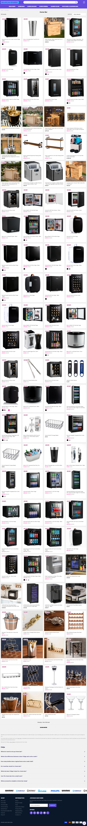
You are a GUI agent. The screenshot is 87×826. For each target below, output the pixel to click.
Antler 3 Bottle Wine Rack (50, 714)
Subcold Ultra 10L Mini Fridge (8, 325)
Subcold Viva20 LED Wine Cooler (52, 325)
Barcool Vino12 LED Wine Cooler (51, 380)
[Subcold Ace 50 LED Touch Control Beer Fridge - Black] (33, 537)
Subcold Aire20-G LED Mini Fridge (9, 521)
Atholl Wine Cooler (27, 659)
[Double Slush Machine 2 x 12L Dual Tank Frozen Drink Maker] (76, 144)
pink (9, 410)
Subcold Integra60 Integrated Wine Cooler (75, 436)
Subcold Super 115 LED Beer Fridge (32, 236)
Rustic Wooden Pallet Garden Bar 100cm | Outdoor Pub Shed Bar (54, 40)
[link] (5, 791)
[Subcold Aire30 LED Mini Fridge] (33, 253)
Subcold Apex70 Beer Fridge (51, 99)
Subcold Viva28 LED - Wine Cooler (9, 576)
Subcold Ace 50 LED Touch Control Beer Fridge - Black (31, 549)
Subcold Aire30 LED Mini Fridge (31, 265)
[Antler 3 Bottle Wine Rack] (54, 703)
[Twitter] (47, 812)
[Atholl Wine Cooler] (33, 648)
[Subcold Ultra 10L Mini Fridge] (11, 313)
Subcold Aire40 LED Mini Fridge (53, 265)
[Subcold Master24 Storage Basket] (11, 454)
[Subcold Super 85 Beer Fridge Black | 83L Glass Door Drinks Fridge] (11, 424)
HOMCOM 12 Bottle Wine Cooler (73, 576)
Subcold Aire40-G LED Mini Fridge (52, 491)
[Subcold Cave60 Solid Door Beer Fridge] (11, 253)
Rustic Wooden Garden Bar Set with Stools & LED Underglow (54, 129)
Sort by (70, 14)
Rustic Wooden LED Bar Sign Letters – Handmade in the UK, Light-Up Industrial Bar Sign (75, 129)
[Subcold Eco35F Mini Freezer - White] (54, 198)
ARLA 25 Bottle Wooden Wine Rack (74, 632)
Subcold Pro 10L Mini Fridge (72, 548)
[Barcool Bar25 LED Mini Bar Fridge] (76, 313)
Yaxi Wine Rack (26, 687)
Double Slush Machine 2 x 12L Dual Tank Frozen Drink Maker (75, 156)
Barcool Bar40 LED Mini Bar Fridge (52, 236)
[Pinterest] (37, 812)
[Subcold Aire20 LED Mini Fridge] (33, 58)
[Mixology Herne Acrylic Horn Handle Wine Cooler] (11, 703)
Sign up (52, 805)
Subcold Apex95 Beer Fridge (72, 69)
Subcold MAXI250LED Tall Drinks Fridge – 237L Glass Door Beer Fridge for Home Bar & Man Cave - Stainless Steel (76, 407)
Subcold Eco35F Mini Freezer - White (52, 210)
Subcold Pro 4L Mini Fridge (29, 295)
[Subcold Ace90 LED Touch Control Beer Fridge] (11, 537)
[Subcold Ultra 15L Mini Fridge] (76, 253)
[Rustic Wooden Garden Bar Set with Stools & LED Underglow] (54, 116)
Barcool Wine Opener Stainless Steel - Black (76, 465)
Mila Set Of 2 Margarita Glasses (73, 714)
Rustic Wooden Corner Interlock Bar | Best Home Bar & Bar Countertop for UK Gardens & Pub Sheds (11, 183)
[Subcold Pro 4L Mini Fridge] (33, 283)
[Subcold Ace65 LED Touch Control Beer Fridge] (54, 537)
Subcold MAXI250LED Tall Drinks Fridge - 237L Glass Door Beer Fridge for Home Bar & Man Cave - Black (76, 492)
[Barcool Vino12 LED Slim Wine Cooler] (33, 88)
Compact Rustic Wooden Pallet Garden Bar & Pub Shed (76, 183)
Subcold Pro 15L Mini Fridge (7, 69)
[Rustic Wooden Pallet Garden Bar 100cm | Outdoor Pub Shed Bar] (54, 28)
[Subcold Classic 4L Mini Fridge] (11, 395)
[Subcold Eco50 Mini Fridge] (54, 283)
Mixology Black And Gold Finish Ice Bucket (10, 128)
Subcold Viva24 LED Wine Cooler (73, 295)
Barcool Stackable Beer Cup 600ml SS (31, 39)
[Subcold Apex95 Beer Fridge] (76, 58)
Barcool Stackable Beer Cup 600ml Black (53, 465)
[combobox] (48, 2)
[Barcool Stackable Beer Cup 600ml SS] (33, 28)
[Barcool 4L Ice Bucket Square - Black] (11, 225)
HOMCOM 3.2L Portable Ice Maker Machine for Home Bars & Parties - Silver (32, 183)
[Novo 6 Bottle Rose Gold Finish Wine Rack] (54, 648)
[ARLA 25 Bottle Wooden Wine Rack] (76, 621)
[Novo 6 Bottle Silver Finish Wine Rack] (11, 675)
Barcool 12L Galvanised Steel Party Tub (31, 465)
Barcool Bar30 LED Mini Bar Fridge (30, 210)
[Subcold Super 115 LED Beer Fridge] (33, 225)
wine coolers (12, 742)
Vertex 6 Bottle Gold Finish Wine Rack (10, 659)
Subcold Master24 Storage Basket (9, 465)
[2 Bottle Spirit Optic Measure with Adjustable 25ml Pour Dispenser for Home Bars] (11, 144)
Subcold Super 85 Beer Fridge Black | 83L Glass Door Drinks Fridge (10, 436)
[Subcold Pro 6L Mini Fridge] (76, 225)
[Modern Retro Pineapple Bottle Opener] (33, 621)
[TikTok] (41, 812)
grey (69, 269)
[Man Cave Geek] (16, 791)
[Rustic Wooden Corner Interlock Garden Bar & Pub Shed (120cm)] (33, 116)
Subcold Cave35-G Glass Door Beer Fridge (10, 99)
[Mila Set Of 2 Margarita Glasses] (76, 703)
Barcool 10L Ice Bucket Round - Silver (74, 351)
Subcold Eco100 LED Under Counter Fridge (11, 40)
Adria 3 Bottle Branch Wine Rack (73, 687)
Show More (43, 727)
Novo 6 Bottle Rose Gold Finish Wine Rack (54, 659)
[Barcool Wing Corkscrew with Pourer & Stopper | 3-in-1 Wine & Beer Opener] (33, 424)
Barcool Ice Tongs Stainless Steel (30, 380)
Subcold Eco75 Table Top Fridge (53, 406)
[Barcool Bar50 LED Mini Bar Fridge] (33, 313)
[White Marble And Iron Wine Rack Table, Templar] (76, 648)
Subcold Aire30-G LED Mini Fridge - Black (53, 521)
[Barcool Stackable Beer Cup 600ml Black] (54, 454)
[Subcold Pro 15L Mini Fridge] (11, 58)
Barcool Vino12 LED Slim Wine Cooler (31, 99)
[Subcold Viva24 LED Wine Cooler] (76, 283)
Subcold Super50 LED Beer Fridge (32, 576)
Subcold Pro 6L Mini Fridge (72, 236)
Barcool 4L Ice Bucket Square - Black (9, 236)
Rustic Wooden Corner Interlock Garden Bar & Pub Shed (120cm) (32, 129)
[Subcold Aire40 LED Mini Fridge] (54, 253)
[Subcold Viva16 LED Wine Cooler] (11, 340)
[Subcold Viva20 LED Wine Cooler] (54, 313)
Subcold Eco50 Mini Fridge (52, 295)
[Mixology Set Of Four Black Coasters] (76, 593)
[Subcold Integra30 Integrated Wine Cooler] (11, 480)
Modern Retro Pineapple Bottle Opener (31, 632)
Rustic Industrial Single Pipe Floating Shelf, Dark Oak (32, 156)
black (3, 44)
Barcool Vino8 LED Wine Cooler (8, 380)
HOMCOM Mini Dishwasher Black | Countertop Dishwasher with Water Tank (10, 606)
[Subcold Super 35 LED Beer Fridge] (54, 340)
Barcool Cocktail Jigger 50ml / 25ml (30, 351)
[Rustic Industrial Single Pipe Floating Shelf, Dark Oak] (33, 144)
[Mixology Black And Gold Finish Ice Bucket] (11, 116)
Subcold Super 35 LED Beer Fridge (53, 351)
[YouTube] (44, 812)
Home (2, 10)
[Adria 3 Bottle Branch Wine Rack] (76, 675)
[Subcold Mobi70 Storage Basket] (54, 424)
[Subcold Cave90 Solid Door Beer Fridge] (54, 58)
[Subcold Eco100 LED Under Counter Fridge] (11, 28)
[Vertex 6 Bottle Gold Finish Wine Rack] (11, 648)
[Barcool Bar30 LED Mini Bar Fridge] (33, 198)
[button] (79, 14)
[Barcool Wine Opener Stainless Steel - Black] (76, 454)
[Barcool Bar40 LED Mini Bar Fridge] (54, 225)
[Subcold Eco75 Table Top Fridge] (54, 395)
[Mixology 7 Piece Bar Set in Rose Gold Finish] (11, 621)
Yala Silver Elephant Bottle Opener (52, 632)
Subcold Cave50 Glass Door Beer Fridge (31, 521)
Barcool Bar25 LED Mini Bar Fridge (74, 325)
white (5, 44)
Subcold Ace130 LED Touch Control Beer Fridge (75, 522)
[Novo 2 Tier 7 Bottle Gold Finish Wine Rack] (33, 703)
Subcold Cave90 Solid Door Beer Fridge (53, 70)
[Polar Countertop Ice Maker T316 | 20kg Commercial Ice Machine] (54, 564)
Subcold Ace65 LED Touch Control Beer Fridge (53, 549)
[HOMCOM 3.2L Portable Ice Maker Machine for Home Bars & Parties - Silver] (33, 171)
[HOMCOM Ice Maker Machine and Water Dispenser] (54, 593)
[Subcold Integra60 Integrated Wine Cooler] (76, 424)
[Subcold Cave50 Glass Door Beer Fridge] (33, 510)
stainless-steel (48, 74)
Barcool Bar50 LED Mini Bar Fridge (30, 325)
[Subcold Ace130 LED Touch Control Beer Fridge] (76, 510)
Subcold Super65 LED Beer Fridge (75, 99)
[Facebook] (31, 812)
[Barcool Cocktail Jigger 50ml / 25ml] (33, 340)
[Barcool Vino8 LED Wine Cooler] (11, 369)
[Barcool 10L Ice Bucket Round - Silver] (76, 340)
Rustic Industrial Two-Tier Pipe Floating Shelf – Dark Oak (54, 156)
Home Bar (7, 10)
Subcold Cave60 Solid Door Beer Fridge (10, 266)
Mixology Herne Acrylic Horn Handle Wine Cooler (10, 715)
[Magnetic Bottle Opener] (76, 369)
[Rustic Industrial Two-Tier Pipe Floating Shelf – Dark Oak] (54, 144)
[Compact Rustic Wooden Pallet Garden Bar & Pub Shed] (76, 171)
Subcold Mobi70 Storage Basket (51, 435)
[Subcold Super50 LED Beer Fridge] (33, 564)
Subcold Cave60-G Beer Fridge (29, 491)
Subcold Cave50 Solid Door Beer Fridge (10, 296)
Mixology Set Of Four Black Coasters (74, 605)
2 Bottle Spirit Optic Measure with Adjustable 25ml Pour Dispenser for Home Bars (10, 156)
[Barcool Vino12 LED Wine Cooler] (54, 369)
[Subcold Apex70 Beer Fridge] (54, 88)
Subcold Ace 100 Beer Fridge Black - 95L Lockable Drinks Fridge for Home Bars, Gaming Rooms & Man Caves (75, 40)
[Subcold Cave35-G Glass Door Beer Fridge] (11, 88)
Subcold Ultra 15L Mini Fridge (74, 265)
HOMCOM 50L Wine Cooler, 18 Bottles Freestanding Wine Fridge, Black (31, 606)
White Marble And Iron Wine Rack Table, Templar (75, 660)
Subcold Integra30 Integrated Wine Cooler (10, 492)
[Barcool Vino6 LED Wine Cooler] (11, 198)
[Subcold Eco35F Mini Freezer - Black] (76, 198)
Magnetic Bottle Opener (72, 380)
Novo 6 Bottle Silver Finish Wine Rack (9, 687)
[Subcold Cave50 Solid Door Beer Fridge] (11, 283)
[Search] (76, 2)
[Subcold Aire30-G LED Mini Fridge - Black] (54, 510)
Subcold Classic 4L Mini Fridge (9, 406)
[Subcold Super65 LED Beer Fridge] (76, 88)
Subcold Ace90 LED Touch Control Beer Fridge (10, 549)
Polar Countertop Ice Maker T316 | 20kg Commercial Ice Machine (53, 577)
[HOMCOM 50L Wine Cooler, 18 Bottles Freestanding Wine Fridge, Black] (33, 593)
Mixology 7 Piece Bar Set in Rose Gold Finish (10, 633)
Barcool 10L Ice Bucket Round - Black (31, 406)
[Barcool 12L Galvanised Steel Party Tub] (33, 454)
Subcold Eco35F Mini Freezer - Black (74, 210)
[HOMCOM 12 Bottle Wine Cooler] (76, 564)
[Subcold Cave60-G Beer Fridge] (33, 480)
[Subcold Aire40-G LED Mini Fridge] (54, 480)
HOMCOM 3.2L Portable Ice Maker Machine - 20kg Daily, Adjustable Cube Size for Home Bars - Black (54, 183)
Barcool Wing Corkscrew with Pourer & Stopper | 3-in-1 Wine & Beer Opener (31, 436)
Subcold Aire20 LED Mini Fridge (31, 69)
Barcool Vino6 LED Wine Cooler (8, 210)
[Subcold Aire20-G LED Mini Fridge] (11, 510)
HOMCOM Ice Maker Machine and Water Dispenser (53, 606)
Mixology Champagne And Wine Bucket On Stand (54, 688)
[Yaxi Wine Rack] (33, 675)
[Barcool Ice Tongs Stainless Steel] (33, 369)
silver (69, 103)
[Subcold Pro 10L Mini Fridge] (76, 537)
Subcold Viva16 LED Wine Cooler (8, 351)
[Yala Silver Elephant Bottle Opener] (54, 621)
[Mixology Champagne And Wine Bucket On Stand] (54, 675)
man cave (19, 738)
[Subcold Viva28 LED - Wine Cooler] (11, 564)
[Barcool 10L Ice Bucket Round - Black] (33, 395)
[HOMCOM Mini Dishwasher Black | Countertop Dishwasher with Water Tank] (11, 593)
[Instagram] (34, 812)
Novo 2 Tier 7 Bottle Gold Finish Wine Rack (32, 714)
